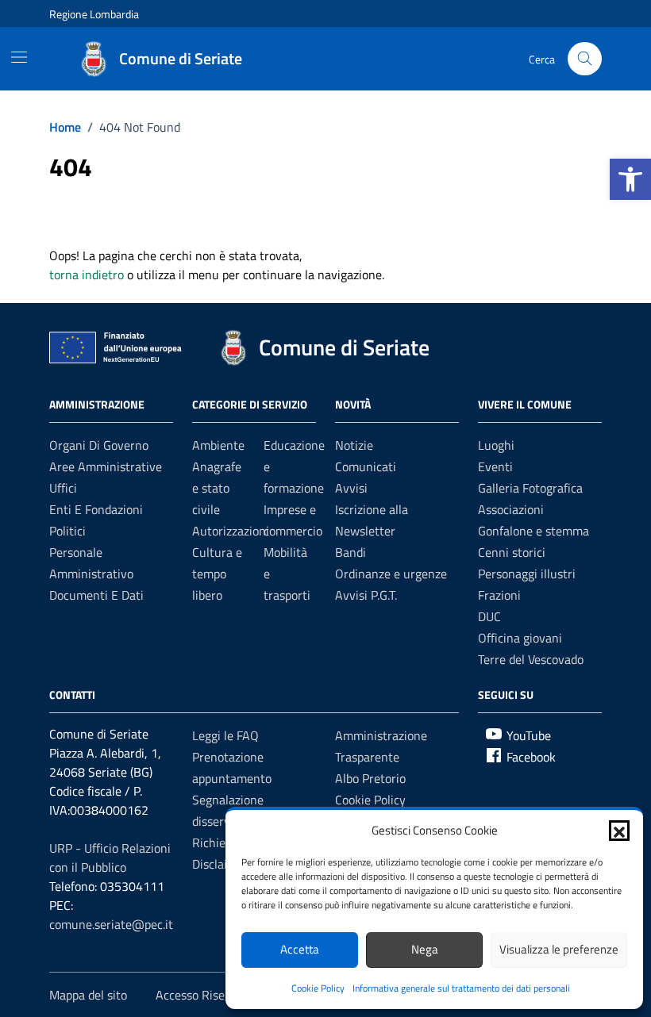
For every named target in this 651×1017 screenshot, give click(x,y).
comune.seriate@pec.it (111, 924)
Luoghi (496, 445)
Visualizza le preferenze (558, 949)
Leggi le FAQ (225, 735)
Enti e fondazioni (96, 509)
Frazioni (499, 594)
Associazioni (511, 509)
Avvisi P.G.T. (366, 594)
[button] (630, 179)
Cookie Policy (318, 988)
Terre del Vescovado (531, 659)
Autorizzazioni (230, 530)
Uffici (63, 487)
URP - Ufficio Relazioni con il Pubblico (110, 858)
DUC (489, 616)
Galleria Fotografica (530, 487)
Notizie (354, 445)
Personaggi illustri (527, 573)
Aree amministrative (105, 466)
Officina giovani (520, 637)
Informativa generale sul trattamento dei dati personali (461, 988)
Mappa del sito (88, 994)
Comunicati (365, 466)
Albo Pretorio (370, 778)
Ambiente (218, 445)
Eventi (495, 466)
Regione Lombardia (94, 14)
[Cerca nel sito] (585, 59)
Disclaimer (220, 863)
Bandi (350, 552)
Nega (424, 949)
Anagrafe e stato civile (216, 488)
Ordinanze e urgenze (391, 573)
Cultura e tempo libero (217, 573)
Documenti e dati (96, 594)
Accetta (299, 949)
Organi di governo (98, 445)
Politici (67, 530)
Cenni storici (511, 552)
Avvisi (351, 487)
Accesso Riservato (204, 994)
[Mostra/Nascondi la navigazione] (19, 57)
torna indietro (86, 274)
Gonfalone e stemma (533, 530)
